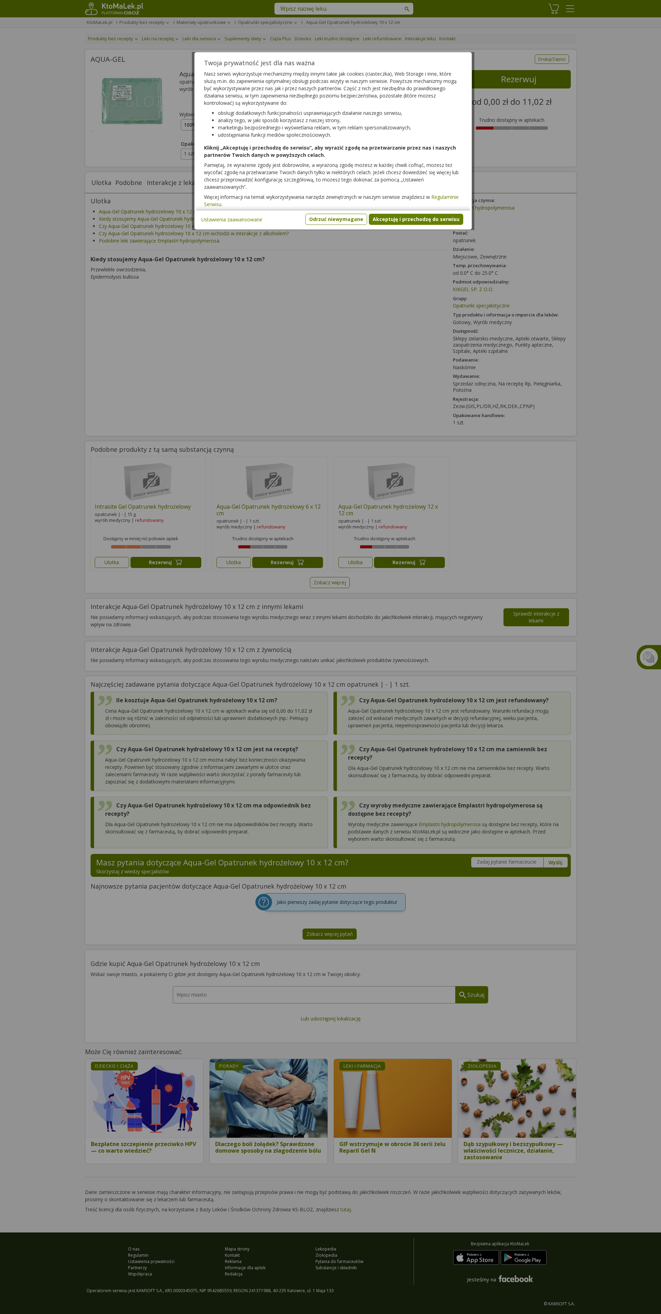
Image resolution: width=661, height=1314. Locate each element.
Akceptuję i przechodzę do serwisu (416, 219)
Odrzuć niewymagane (336, 219)
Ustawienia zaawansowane (231, 219)
